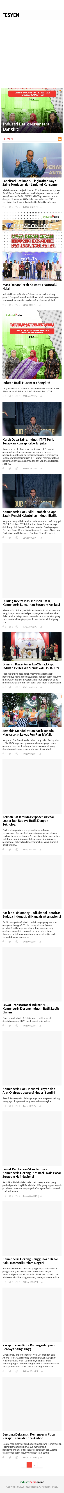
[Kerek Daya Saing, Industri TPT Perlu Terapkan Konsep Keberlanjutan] (32, 110)
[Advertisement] (32, 54)
